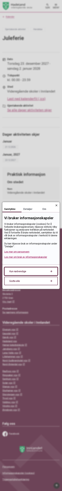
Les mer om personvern (16, 251)
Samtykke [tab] (9, 209)
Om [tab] (44, 209)
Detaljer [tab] (28, 209)
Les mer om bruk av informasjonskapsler (25, 257)
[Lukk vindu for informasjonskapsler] (56, 205)
